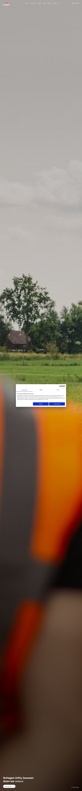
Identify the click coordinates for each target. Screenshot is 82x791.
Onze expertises (8, 786)
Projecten (39, 3)
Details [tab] (41, 389)
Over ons (27, 3)
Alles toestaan (57, 403)
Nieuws (44, 3)
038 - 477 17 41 (75, 3)
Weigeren (41, 403)
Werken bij (50, 3)
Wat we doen (33, 3)
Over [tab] (58, 389)
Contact (55, 3)
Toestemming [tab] (24, 390)
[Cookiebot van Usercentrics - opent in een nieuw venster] (60, 386)
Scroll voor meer (75, 787)
